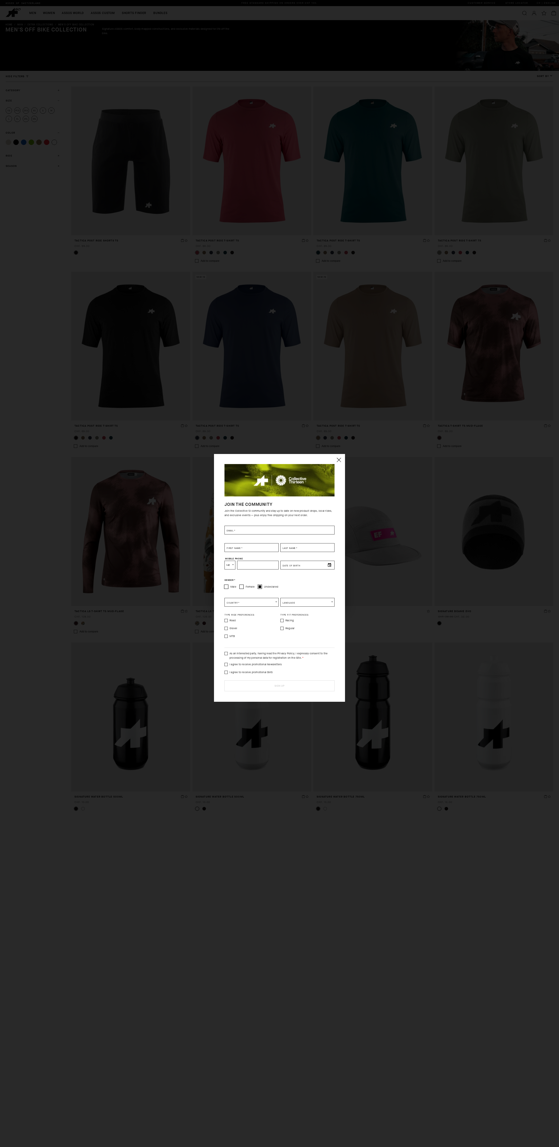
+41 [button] (228, 565)
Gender (229, 580)
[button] (251, 602)
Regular (290, 628)
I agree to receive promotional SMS (251, 672)
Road (232, 620)
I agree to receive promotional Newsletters (255, 664)
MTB (232, 636)
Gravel (233, 628)
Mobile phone (234, 559)
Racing (289, 620)
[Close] (339, 460)
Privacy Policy (285, 653)
